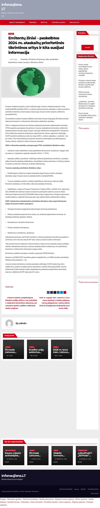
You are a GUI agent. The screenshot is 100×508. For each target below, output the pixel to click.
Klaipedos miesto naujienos (64, 499)
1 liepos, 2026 (36, 459)
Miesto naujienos (10, 450)
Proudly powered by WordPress (10, 491)
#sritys (20, 62)
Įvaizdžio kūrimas (14, 502)
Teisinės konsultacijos (30, 499)
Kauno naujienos (65, 502)
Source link (9, 287)
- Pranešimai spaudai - (51, 502)
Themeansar (35, 491)
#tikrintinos (34, 62)
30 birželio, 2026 (61, 459)
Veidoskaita (25, 502)
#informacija (40, 59)
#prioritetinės (12, 62)
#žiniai (41, 62)
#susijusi (26, 62)
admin (22, 323)
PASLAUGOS (74, 22)
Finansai (33, 22)
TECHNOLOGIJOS (58, 22)
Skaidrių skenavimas (46, 499)
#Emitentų (32, 59)
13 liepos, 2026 (11, 459)
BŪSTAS (44, 22)
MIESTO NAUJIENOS (17, 22)
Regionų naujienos (78, 502)
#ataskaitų (24, 59)
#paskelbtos (54, 59)
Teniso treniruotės (36, 502)
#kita (47, 59)
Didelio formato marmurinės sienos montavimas (85, 94)
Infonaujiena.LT (13, 476)
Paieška (81, 33)
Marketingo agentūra (14, 499)
